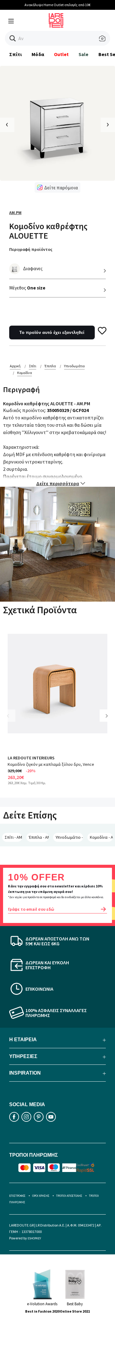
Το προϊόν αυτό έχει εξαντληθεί (51, 332)
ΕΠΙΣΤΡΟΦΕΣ (17, 1196)
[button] (13, 38)
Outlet (61, 54)
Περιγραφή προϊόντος (30, 249)
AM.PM (15, 212)
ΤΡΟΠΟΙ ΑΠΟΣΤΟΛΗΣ (69, 1196)
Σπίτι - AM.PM (13, 837)
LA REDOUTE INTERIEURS (31, 758)
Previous (12, 720)
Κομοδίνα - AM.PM (101, 837)
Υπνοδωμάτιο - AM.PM (69, 837)
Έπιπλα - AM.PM (39, 837)
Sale (83, 54)
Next (109, 720)
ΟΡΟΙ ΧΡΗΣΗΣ (40, 1196)
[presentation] (7, 125)
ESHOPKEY (34, 1238)
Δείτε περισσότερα (57, 483)
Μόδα (38, 54)
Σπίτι (15, 54)
